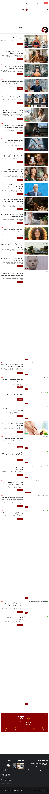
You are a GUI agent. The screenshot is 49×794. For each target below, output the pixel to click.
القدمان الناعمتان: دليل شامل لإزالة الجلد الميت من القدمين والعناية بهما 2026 (12, 201)
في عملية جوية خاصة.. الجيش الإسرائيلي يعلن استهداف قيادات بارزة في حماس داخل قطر (12, 246)
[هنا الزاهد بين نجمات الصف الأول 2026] (18, 768)
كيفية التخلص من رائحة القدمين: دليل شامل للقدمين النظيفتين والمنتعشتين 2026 (12, 171)
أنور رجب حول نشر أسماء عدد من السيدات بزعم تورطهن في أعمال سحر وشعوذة (13, 605)
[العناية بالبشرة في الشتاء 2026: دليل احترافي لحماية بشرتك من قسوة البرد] (22, 768)
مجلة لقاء (35, 790)
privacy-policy (7, 790)
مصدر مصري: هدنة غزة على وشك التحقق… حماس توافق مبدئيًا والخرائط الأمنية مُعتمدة (13, 440)
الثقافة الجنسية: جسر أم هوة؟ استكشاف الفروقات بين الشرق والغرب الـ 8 (12, 142)
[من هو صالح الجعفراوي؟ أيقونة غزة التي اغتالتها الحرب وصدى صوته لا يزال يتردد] (22, 766)
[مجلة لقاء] (24, 10)
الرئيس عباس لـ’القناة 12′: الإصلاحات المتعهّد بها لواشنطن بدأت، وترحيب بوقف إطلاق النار (13, 186)
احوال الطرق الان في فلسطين (15, 394)
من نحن (2, 790)
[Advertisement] (26, 16)
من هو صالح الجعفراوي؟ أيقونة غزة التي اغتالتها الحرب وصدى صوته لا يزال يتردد (30, 3)
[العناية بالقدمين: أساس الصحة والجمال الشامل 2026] (18, 766)
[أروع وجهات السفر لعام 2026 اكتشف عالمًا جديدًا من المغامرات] (14, 764)
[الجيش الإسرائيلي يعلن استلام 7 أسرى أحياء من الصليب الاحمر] (14, 766)
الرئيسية (11, 790)
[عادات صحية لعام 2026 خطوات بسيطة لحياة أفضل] (22, 764)
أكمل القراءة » (20, 44)
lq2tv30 (20, 27)
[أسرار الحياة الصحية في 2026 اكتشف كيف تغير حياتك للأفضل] (18, 764)
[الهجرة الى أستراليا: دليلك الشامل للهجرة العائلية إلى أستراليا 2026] (14, 768)
